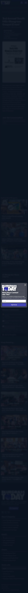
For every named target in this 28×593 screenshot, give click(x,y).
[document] (14, 296)
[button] (25, 285)
